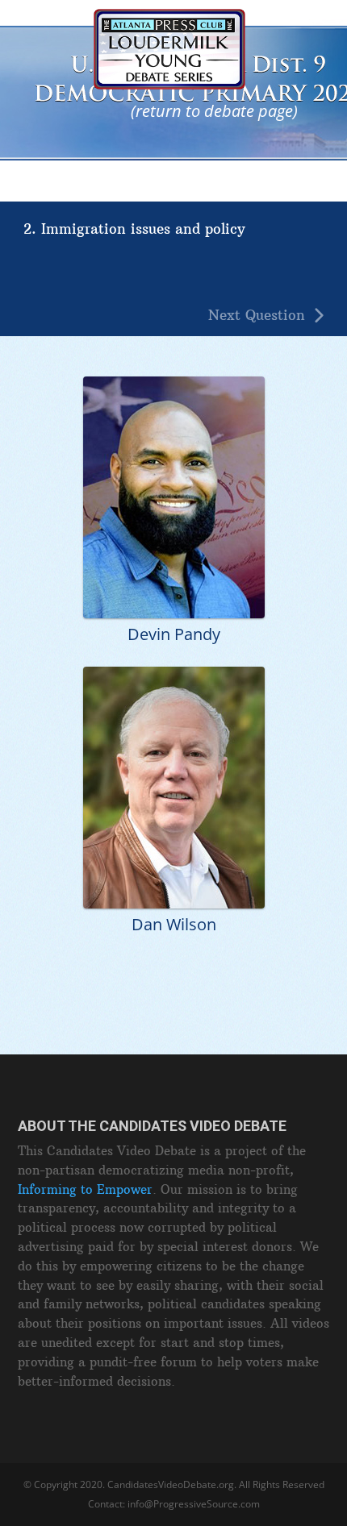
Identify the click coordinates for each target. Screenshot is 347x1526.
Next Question (256, 315)
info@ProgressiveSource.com (194, 1504)
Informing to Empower (85, 1189)
